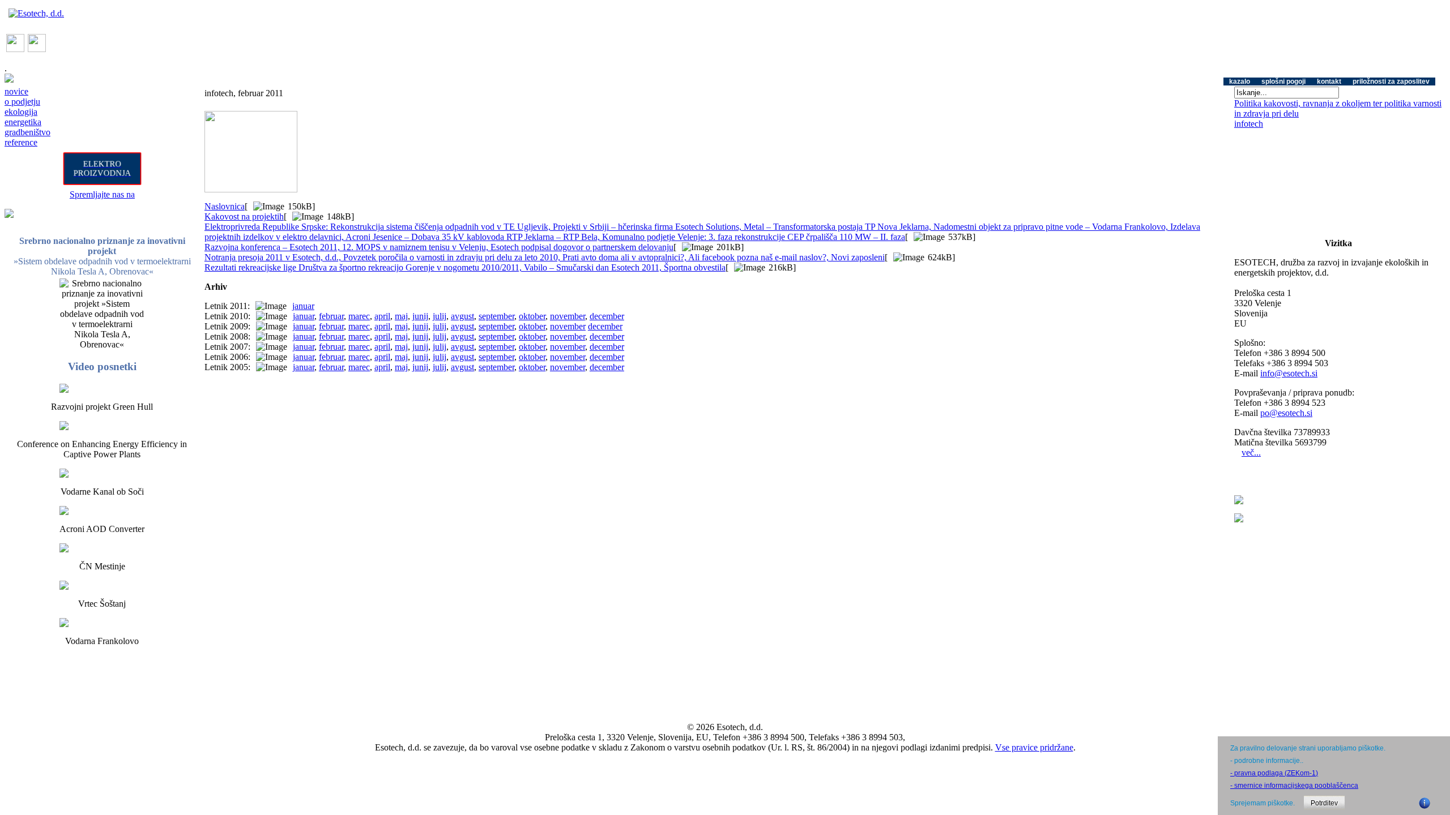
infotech (1248, 123)
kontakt (1329, 81)
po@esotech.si (1286, 413)
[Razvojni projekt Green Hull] (102, 388)
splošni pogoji (1283, 81)
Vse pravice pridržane (1034, 747)
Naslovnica (224, 206)
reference (21, 142)
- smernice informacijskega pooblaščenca (1294, 786)
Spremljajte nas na (102, 194)
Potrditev (1324, 803)
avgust (462, 316)
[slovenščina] (15, 49)
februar (331, 316)
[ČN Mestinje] (102, 547)
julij (439, 316)
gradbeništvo (27, 132)
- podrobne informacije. (1266, 761)
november (567, 316)
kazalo (1239, 81)
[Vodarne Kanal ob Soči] (102, 473)
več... (1251, 452)
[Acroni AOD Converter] (102, 510)
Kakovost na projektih (244, 216)
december (607, 316)
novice (16, 91)
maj (401, 316)
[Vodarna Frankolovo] (102, 622)
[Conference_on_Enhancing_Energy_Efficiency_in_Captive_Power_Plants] (102, 425)
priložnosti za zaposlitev (1391, 81)
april (382, 316)
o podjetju (22, 101)
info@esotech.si (1288, 373)
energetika (23, 122)
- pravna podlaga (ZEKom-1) (1274, 773)
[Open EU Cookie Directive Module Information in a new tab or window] (1424, 801)
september (496, 316)
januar (303, 306)
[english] (37, 49)
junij (420, 316)
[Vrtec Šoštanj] (102, 585)
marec (359, 316)
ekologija (21, 112)
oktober (532, 316)
